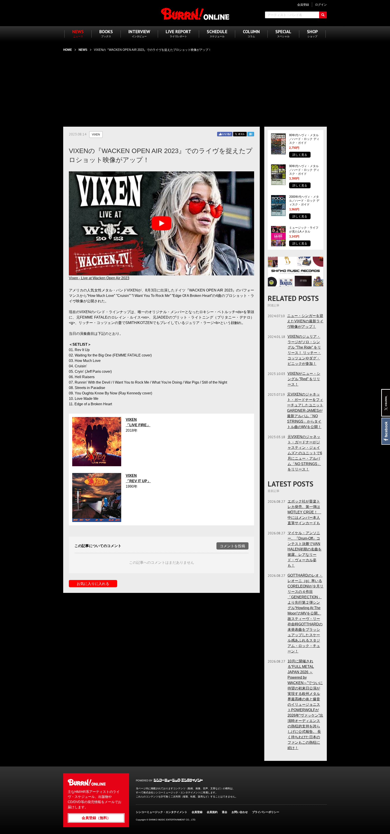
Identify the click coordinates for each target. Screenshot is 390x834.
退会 (224, 812)
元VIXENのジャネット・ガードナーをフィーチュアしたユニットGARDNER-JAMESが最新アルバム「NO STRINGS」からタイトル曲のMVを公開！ (305, 410)
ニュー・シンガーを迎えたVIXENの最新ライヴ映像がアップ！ (305, 321)
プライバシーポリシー (265, 812)
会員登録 (197, 812)
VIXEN (96, 134)
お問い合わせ (240, 812)
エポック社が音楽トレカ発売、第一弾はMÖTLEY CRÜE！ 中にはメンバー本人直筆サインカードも (304, 512)
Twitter (240, 134)
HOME (67, 49)
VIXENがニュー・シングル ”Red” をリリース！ (304, 379)
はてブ (250, 134)
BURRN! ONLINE (195, 13)
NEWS (83, 49)
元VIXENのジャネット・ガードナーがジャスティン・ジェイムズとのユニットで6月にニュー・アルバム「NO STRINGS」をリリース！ (305, 453)
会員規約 (212, 812)
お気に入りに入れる (93, 584)
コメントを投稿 (232, 546)
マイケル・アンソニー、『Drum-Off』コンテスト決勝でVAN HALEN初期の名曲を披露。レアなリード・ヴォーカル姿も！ (305, 549)
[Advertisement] (195, 86)
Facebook (385, 431)
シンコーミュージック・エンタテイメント (178, 780)
